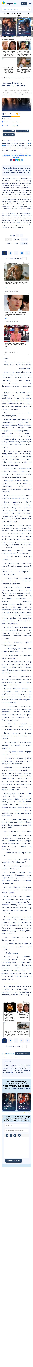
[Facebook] (11, 160)
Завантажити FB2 (9, 134)
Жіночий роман (7, 95)
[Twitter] (16, 160)
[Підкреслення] (14, 1135)
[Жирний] (7, 1135)
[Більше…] (19, 1135)
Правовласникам (8, 1053)
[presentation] (26, 38)
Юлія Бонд (7, 83)
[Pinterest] (14, 160)
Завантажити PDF (9, 131)
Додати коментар (13, 1161)
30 (22, 253)
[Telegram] (22, 160)
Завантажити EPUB (22, 131)
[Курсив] (11, 1135)
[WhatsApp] (19, 160)
